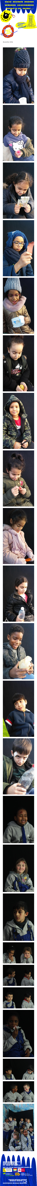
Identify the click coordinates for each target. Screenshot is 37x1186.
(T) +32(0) (6, 1165)
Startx (20, 1181)
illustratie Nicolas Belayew (15, 1183)
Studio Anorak (21, 1180)
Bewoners (10, 5)
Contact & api (13, 8)
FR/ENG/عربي (28, 8)
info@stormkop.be (10, 1164)
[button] (18, 48)
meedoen (29, 2)
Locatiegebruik (25, 5)
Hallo (8, 2)
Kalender (18, 2)
